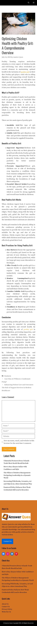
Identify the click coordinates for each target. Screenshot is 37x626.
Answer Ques (7, 524)
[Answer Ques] (5, 3)
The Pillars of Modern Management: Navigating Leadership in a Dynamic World (17, 475)
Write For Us (6, 612)
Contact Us (7, 541)
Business (7, 376)
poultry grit (28, 329)
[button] (28, 3)
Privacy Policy (7, 609)
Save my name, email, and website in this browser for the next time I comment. (19, 442)
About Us (5, 604)
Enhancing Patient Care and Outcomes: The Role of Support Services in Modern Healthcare (17, 388)
